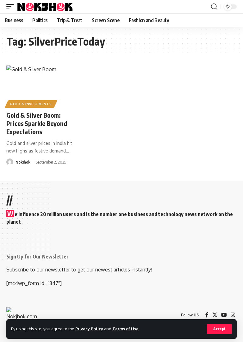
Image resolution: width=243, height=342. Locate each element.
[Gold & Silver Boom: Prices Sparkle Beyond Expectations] (40, 85)
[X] (215, 315)
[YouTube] (224, 315)
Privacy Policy (89, 328)
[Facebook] (207, 315)
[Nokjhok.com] (48, 6)
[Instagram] (233, 315)
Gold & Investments (31, 104)
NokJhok (23, 162)
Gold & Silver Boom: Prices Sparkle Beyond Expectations (36, 123)
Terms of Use (125, 328)
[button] (219, 329)
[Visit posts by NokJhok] (9, 162)
